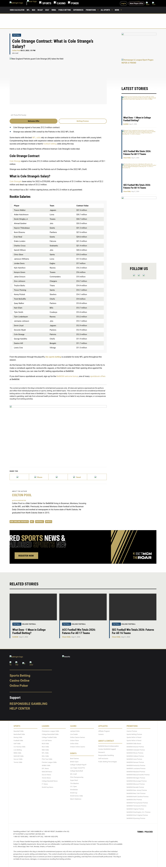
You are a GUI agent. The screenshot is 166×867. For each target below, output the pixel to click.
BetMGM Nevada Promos (135, 787)
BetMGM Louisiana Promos (136, 768)
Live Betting (18, 750)
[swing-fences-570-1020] (139, 227)
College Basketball (76, 771)
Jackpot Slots (75, 731)
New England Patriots (19, 521)
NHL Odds (45, 756)
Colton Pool (16, 50)
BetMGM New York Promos (136, 793)
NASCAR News (47, 772)
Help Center (20, 708)
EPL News (45, 768)
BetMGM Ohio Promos (134, 800)
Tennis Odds (18, 762)
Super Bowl (74, 780)
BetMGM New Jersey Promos (137, 790)
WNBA (54, 10)
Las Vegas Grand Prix (77, 768)
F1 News (45, 784)
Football (16, 35)
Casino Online (19, 680)
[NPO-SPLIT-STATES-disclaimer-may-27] (58, 432)
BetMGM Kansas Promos (135, 762)
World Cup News (47, 787)
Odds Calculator (17, 10)
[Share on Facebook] (38, 477)
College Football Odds (49, 737)
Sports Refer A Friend (134, 737)
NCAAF (40, 10)
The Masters (74, 783)
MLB (33, 10)
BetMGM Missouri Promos (136, 784)
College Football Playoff (78, 765)
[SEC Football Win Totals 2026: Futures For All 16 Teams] (132, 607)
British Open (74, 762)
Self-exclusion (103, 758)
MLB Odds (45, 744)
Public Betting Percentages (107, 762)
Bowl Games (74, 758)
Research (101, 752)
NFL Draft (73, 774)
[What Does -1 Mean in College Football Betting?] (33, 607)
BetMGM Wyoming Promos (136, 818)
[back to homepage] (32, 3)
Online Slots (74, 744)
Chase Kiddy (127, 158)
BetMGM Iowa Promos (134, 759)
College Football (29, 624)
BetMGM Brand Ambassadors (108, 746)
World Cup (73, 793)
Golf (47, 10)
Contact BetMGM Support (107, 749)
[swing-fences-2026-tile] (139, 44)
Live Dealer (74, 734)
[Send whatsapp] (77, 477)
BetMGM (125, 124)
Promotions (91, 10)
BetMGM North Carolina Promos (138, 796)
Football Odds (18, 740)
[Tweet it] (19, 477)
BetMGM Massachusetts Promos (138, 775)
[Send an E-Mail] (58, 477)
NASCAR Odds (19, 756)
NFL (28, 10)
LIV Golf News (47, 740)
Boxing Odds (18, 737)
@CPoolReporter (19, 500)
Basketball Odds (19, 734)
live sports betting (53, 357)
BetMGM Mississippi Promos (137, 781)
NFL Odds (45, 753)
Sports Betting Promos (134, 734)
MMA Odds (17, 753)
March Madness (75, 799)
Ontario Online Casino (77, 747)
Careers (101, 734)
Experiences (78, 10)
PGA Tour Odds (47, 759)
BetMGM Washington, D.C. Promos (138, 812)
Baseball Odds (19, 731)
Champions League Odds (50, 731)
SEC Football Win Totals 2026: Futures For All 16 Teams (137, 186)
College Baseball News (50, 781)
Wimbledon (74, 790)
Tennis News (46, 778)
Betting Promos (83, 121)
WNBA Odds (46, 765)
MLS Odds (45, 747)
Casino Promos (132, 731)
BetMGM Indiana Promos (135, 756)
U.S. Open (73, 786)
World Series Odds (76, 796)
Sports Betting (20, 675)
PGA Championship (76, 777)
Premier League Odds (49, 762)
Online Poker (19, 685)
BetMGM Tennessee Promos (136, 806)
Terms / (140, 832)
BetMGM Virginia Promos (135, 809)
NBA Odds (45, 750)
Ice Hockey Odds (19, 747)
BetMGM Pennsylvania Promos (137, 803)
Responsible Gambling (28, 703)
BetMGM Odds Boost (134, 744)
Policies (149, 832)
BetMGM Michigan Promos (136, 778)
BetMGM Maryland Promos (136, 772)
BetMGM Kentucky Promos (136, 765)
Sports (48, 521)
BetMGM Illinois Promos (135, 753)
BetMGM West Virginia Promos (137, 815)
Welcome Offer (33, 121)
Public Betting (64, 10)
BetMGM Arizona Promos (135, 747)
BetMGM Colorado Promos (136, 750)
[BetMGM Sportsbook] (18, 3)
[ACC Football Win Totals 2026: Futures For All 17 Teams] (83, 607)
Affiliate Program (104, 731)
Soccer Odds (18, 759)
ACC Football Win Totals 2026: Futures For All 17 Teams (137, 152)
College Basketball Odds (50, 734)
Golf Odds (17, 744)
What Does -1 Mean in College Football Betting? (137, 119)
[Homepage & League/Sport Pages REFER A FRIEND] (139, 70)
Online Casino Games (77, 737)
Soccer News (46, 775)
